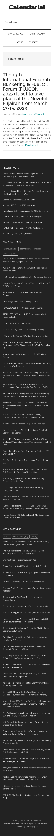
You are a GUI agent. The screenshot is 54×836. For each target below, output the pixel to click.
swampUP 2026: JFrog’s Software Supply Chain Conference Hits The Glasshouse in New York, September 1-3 (26, 345)
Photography (32, 826)
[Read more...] (31, 145)
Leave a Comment (36, 114)
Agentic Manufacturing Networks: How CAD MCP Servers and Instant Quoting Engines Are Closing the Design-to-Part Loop (27, 442)
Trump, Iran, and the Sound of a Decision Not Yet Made (25, 606)
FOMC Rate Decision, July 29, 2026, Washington (22, 217)
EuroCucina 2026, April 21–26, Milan (18, 323)
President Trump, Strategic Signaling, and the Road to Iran (26, 613)
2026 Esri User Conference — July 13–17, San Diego (24, 424)
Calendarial (27, 7)
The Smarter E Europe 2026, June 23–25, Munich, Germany (27, 277)
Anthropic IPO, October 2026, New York (19, 205)
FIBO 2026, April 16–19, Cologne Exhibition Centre (23, 308)
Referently (21, 826)
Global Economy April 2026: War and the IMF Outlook (24, 566)
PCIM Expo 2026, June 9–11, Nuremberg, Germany (23, 330)
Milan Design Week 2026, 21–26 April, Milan (20, 302)
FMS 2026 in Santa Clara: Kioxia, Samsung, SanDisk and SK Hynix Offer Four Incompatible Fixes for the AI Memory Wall (26, 375)
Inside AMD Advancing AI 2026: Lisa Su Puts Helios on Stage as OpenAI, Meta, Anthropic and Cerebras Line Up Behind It (25, 405)
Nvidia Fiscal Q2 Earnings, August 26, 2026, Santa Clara (25, 211)
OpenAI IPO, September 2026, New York (19, 200)
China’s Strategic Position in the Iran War (19, 560)
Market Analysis (27, 823)
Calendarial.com (35, 820)
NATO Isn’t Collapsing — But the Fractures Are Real (23, 582)
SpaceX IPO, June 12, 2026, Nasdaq (17, 234)
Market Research (42, 823)
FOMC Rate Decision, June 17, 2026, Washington (23, 228)
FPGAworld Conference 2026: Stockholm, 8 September (25, 336)
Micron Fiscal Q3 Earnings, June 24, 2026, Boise (22, 222)
